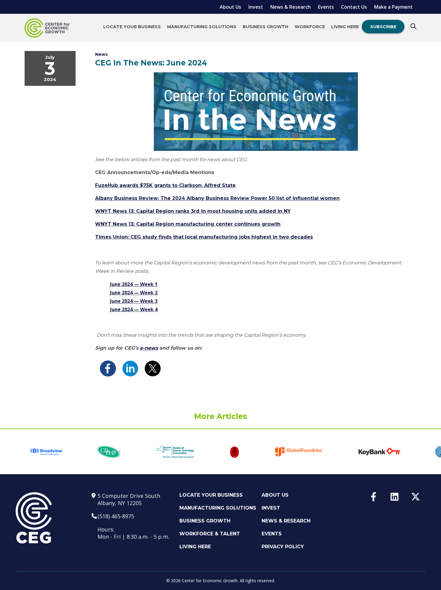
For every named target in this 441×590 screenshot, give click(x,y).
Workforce (310, 26)
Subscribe (383, 26)
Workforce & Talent (209, 534)
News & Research (290, 7)
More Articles (220, 416)
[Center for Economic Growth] (47, 28)
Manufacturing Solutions (201, 26)
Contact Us (354, 7)
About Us (230, 7)
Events (326, 7)
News (101, 54)
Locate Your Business (132, 26)
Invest (255, 7)
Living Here (345, 26)
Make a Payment (393, 7)
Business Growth (265, 26)
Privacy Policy (283, 546)
